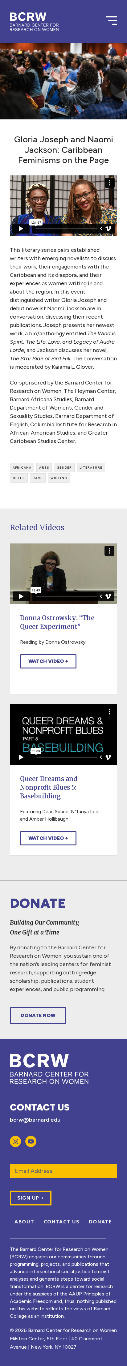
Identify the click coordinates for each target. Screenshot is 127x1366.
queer (19, 477)
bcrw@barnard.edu (35, 1119)
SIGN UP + (30, 1198)
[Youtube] (30, 1141)
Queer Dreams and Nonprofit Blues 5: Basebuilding (48, 787)
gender (64, 467)
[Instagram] (15, 1141)
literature (91, 467)
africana (22, 467)
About (24, 1221)
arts (44, 467)
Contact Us (62, 1221)
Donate (100, 1221)
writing (59, 477)
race (38, 477)
